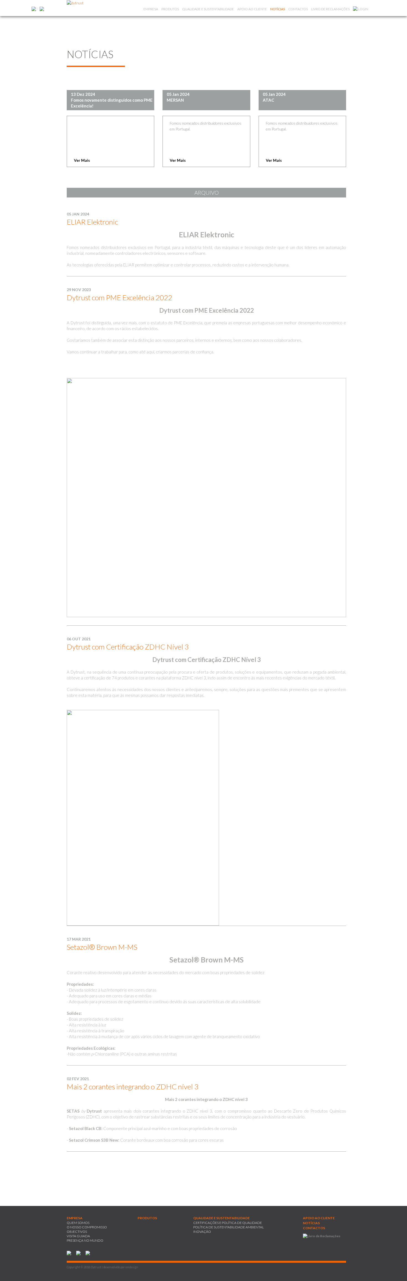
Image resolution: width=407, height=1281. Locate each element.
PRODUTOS (170, 9)
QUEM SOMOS (78, 1223)
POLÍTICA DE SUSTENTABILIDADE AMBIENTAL (228, 1227)
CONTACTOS (298, 9)
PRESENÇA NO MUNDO (85, 1240)
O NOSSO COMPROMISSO (87, 1227)
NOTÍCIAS (277, 9)
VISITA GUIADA (78, 1236)
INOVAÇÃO (202, 1231)
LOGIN (362, 9)
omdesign (131, 1267)
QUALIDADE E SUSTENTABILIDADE (208, 9)
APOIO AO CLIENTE (252, 9)
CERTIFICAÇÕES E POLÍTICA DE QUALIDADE (227, 1223)
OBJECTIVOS (77, 1231)
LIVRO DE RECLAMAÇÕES (330, 9)
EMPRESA (150, 9)
